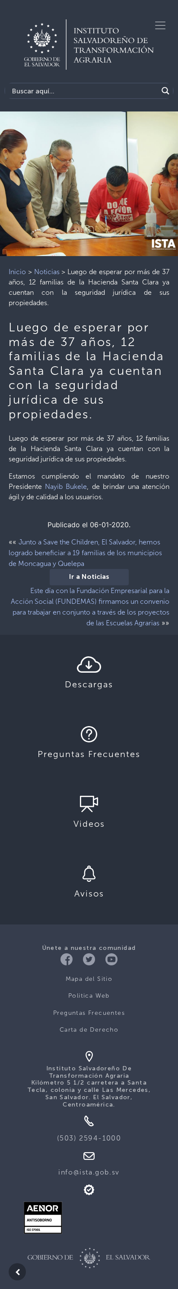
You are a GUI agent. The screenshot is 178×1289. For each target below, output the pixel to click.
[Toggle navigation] (160, 25)
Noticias (47, 272)
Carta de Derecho (89, 1029)
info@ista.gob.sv (89, 1172)
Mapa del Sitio (89, 979)
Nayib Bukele (66, 486)
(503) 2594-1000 (89, 1138)
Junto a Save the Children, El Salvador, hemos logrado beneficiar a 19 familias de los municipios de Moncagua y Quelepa (85, 553)
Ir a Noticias (89, 577)
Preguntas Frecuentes (89, 1013)
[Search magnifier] (165, 90)
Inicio (17, 272)
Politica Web (89, 995)
